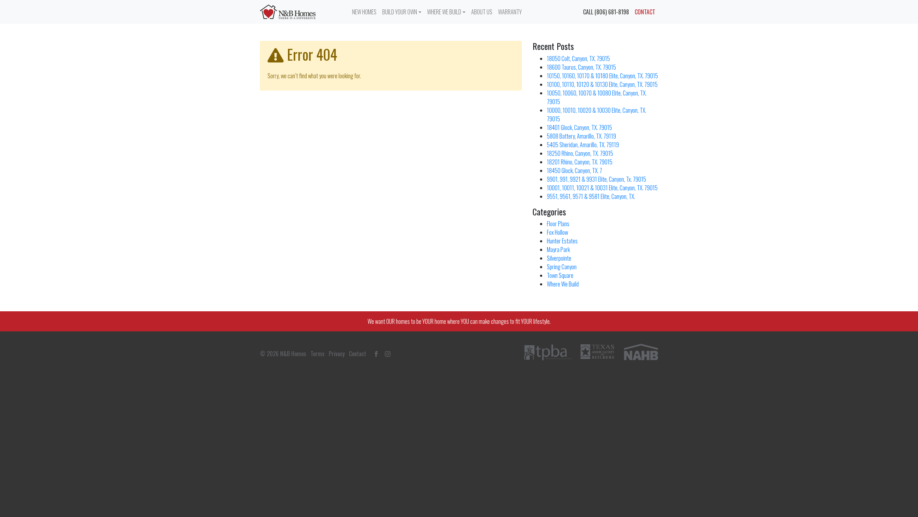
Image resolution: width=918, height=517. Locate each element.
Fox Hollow (557, 232)
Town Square (560, 275)
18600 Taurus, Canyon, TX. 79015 (581, 67)
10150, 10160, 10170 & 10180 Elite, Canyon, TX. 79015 (602, 75)
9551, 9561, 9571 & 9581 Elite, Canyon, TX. (591, 196)
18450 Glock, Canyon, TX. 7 (574, 170)
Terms (318, 353)
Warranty (510, 12)
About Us (481, 12)
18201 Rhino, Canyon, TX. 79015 (579, 162)
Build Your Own (399, 12)
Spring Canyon (562, 266)
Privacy (337, 353)
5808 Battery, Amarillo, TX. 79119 (581, 136)
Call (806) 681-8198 (606, 12)
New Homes (364, 12)
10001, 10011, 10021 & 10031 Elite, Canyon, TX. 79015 (602, 187)
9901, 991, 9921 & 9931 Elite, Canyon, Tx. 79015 (596, 179)
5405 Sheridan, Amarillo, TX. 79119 (583, 144)
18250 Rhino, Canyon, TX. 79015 (580, 153)
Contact (645, 12)
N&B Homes (293, 353)
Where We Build (444, 12)
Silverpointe (559, 258)
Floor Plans (558, 223)
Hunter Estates (562, 241)
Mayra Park (558, 249)
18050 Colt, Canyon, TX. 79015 (578, 58)
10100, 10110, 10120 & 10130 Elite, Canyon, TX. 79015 (602, 84)
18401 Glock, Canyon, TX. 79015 (579, 127)
